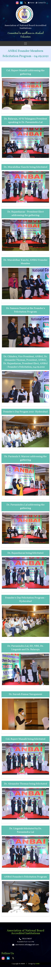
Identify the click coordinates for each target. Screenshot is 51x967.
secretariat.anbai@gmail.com (27, 945)
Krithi (37, 964)
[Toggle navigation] (25, 43)
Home (32, 3)
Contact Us (41, 3)
